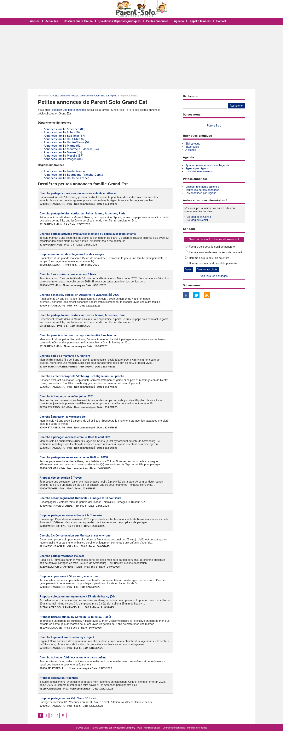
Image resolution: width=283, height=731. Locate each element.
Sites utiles (192, 146)
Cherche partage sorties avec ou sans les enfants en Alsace (78, 193)
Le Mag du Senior (197, 219)
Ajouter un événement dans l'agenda (207, 165)
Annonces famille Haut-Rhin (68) (65, 139)
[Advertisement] (141, 57)
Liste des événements (198, 171)
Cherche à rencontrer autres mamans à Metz (68, 274)
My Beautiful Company (124, 727)
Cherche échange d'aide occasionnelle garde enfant (73, 657)
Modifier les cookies (197, 727)
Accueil (35, 21)
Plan (139, 727)
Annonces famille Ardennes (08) (65, 129)
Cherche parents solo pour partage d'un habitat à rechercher (78, 335)
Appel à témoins (200, 21)
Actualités (51, 21)
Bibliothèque (192, 143)
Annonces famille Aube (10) (62, 132)
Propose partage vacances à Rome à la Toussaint (71, 515)
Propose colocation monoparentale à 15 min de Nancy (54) (77, 596)
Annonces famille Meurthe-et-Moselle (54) (71, 149)
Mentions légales (152, 727)
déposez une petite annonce (69, 109)
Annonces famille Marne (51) (63, 145)
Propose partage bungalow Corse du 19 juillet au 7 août (75, 616)
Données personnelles (174, 727)
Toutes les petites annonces (202, 189)
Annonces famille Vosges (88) (63, 159)
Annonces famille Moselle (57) (63, 155)
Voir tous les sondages (214, 275)
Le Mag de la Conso (199, 216)
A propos (190, 149)
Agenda (179, 21)
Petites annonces (157, 21)
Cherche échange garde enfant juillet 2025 (66, 396)
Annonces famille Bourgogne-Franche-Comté (73, 174)
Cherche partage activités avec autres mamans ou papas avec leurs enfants (88, 233)
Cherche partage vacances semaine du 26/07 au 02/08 (74, 457)
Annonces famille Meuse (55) (63, 152)
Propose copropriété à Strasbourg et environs (69, 576)
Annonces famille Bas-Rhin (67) (64, 135)
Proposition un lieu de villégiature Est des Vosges (72, 254)
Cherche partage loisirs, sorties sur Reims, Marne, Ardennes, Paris (82, 213)
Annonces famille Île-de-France (64, 171)
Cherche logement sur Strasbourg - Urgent (67, 637)
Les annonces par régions (200, 193)
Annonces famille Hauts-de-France (66, 178)
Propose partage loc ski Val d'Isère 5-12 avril (68, 698)
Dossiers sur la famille (78, 21)
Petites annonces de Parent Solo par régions (94, 95)
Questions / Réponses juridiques (119, 21)
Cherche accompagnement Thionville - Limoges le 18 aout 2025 (80, 498)
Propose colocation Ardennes (59, 677)
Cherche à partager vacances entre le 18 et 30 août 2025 (75, 437)
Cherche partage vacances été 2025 (62, 555)
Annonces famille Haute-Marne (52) (67, 142)
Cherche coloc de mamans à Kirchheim (65, 355)
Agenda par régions (197, 168)
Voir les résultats (207, 269)
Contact (221, 21)
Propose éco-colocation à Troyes (61, 477)
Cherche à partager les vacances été (63, 416)
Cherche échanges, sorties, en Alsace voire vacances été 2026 (79, 294)
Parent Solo (214, 125)
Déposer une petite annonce (202, 186)
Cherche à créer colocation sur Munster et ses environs (75, 535)
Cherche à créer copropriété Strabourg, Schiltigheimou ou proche (82, 376)
